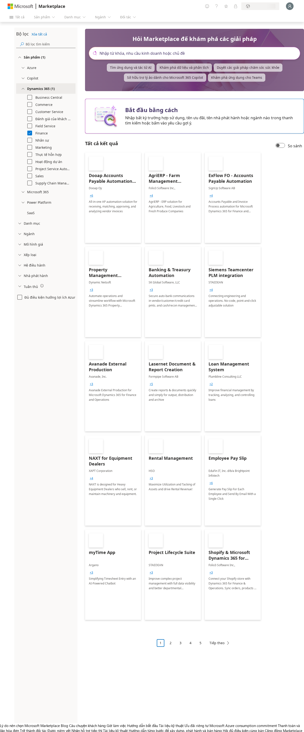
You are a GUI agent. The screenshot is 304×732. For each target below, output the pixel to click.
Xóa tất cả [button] (39, 34)
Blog (64, 725)
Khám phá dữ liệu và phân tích (184, 67)
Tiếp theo (216, 643)
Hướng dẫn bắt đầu (142, 725)
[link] (113, 198)
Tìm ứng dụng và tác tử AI (131, 67)
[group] (91, 196)
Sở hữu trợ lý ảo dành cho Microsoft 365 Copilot (165, 77)
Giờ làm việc (116, 725)
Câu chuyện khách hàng (87, 725)
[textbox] (196, 53)
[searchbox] (51, 44)
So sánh (295, 145)
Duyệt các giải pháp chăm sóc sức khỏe (248, 67)
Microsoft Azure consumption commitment (243, 725)
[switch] (280, 146)
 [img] (42, 285)
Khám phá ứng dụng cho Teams (236, 77)
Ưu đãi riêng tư (197, 725)
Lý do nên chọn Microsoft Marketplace (30, 725)
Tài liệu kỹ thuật (171, 725)
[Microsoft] (20, 6)
